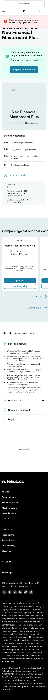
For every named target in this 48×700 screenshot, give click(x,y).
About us (6, 492)
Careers (5, 518)
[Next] (46, 297)
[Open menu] (3, 10)
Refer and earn (9, 497)
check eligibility (20, 286)
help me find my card (24, 69)
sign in (40, 11)
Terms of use (8, 540)
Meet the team (9, 513)
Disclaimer (7, 551)
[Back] (31, 297)
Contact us (7, 529)
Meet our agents (9, 508)
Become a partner (10, 502)
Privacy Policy (8, 545)
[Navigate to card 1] (40, 296)
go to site (20, 280)
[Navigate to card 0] (37, 296)
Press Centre (8, 535)
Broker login (7, 572)
